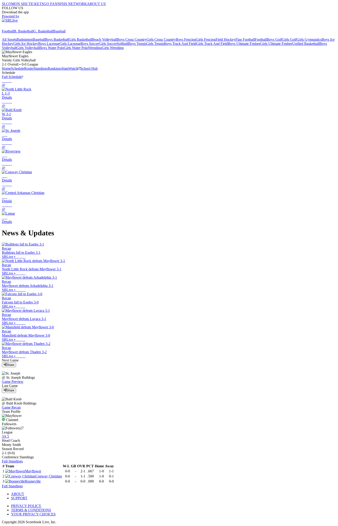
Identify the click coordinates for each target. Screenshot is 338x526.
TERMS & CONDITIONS (31, 510)
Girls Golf (289, 39)
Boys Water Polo (51, 48)
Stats (65, 68)
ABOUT (17, 494)
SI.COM (8, 4)
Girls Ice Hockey (25, 44)
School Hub (89, 68)
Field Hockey (225, 39)
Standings (41, 68)
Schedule (17, 68)
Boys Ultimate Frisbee (244, 44)
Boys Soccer (89, 44)
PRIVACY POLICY (26, 506)
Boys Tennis (137, 44)
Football (8, 31)
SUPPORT (19, 498)
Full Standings (12, 461)
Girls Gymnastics (309, 39)
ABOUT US (96, 4)
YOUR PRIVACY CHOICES (33, 514)
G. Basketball (43, 31)
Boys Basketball (57, 39)
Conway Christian (48, 476)
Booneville (33, 481)
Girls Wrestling (113, 48)
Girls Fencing (206, 39)
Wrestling (95, 48)
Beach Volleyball (104, 39)
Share (10, 365)
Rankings (55, 68)
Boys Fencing (186, 39)
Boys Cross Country (131, 39)
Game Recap (11, 407)
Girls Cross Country (161, 39)
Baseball (59, 31)
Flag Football (245, 39)
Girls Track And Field (212, 44)
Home (6, 68)
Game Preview (12, 382)
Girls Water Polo (76, 48)
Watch (73, 68)
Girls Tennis (155, 44)
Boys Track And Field (180, 44)
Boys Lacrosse (49, 44)
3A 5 (5, 436)
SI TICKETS (34, 4)
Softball (122, 44)
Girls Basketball (80, 39)
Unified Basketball (305, 44)
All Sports (9, 39)
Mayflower (33, 471)
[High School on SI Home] (19, 27)
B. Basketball (23, 31)
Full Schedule (12, 77)
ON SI (19, 4)
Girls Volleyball (28, 48)
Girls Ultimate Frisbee (276, 44)
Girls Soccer (108, 44)
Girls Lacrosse (70, 44)
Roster (29, 68)
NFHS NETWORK (72, 4)
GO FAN (50, 4)
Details (7, 97)
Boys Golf (274, 39)
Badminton (25, 39)
